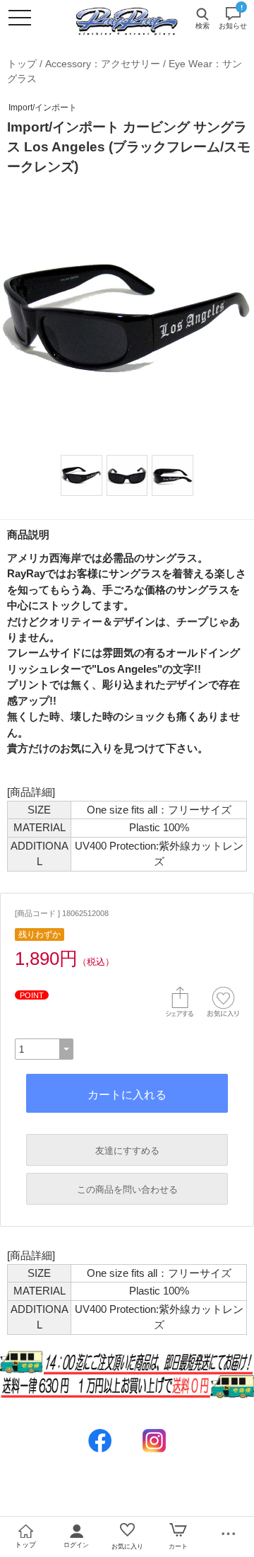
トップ (22, 63)
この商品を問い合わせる (127, 1189)
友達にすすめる (127, 1150)
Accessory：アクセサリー (102, 63)
